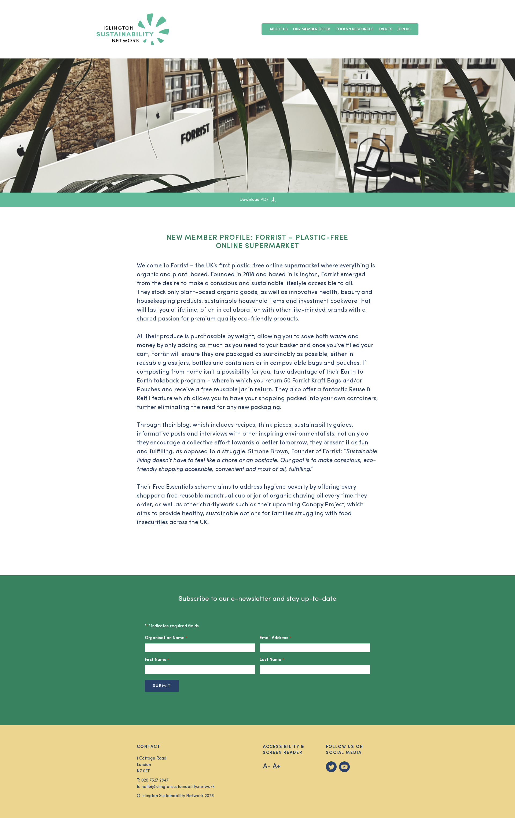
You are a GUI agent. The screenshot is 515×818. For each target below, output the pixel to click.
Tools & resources (354, 29)
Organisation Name (166, 638)
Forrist (179, 266)
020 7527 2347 (154, 780)
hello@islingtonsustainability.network (178, 787)
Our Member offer (311, 29)
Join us (404, 29)
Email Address (275, 638)
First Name (157, 660)
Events (385, 29)
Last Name (272, 660)
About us (279, 29)
